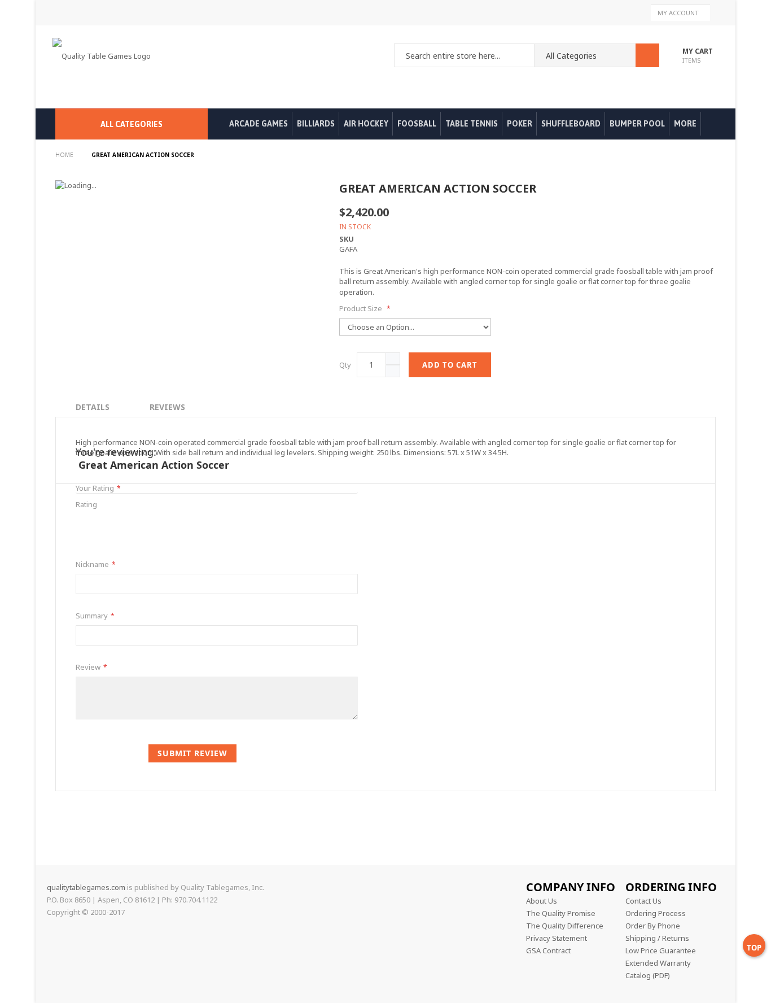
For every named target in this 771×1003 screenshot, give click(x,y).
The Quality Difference (564, 926)
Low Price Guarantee (660, 950)
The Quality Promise (560, 913)
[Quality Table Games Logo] (104, 67)
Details (92, 407)
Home (65, 155)
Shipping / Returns (657, 938)
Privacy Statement (556, 938)
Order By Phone (652, 926)
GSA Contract (548, 950)
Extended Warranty (658, 963)
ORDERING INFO (671, 887)
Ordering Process (655, 913)
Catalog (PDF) (647, 975)
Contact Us (643, 901)
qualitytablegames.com (86, 887)
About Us (541, 901)
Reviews (167, 407)
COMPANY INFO (570, 887)
